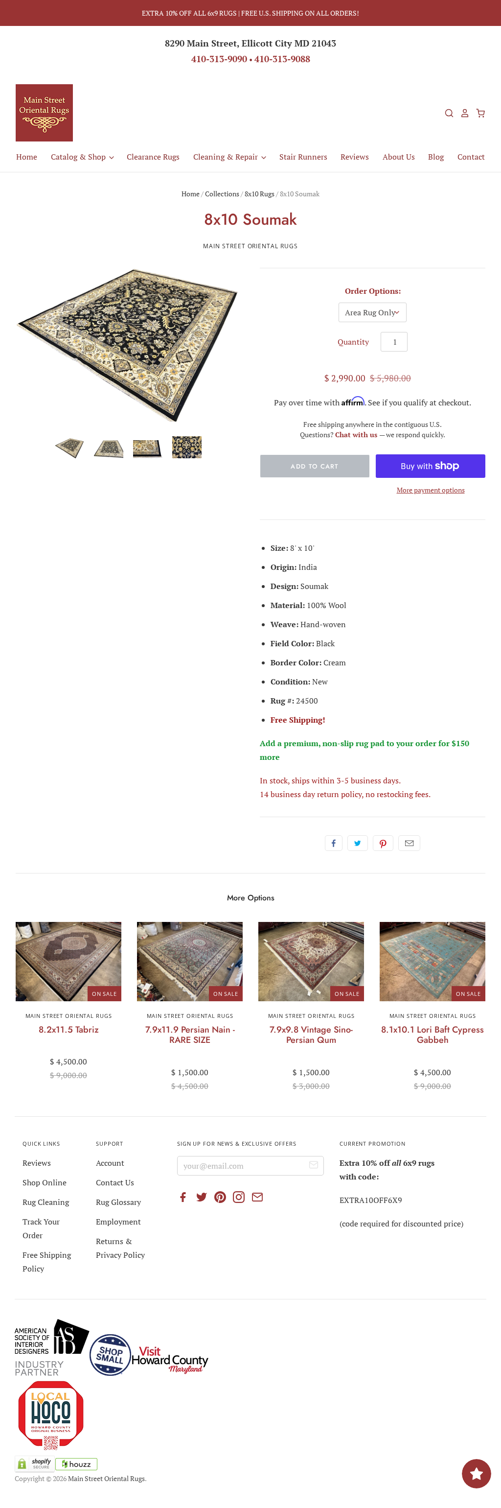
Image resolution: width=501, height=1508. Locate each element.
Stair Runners (303, 156)
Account (110, 1162)
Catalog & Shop (79, 156)
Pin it (383, 843)
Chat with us (357, 434)
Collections (222, 193)
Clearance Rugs (153, 156)
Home (26, 156)
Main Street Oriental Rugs (250, 246)
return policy (339, 794)
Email (409, 843)
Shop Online (45, 1182)
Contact (471, 156)
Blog (436, 156)
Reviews (355, 156)
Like (333, 843)
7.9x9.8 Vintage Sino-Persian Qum (311, 1035)
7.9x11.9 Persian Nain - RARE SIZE (190, 1035)
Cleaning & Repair (226, 156)
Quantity (353, 341)
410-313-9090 (219, 59)
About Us (399, 156)
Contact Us (115, 1182)
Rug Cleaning (46, 1202)
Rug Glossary (118, 1202)
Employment (118, 1221)
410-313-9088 (282, 59)
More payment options (431, 490)
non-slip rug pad (353, 743)
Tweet (357, 843)
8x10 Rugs (259, 193)
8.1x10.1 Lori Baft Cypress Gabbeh (432, 1035)
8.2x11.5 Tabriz (69, 1029)
